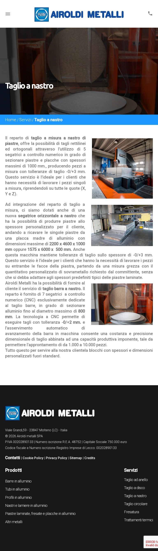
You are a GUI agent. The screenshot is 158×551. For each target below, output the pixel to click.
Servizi (25, 119)
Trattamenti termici (138, 520)
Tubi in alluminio (17, 489)
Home (10, 119)
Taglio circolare (135, 503)
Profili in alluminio (18, 497)
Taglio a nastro (135, 495)
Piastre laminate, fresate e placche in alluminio (40, 513)
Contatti (12, 457)
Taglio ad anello (136, 479)
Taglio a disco (134, 487)
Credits (89, 458)
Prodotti (13, 470)
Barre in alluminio (18, 481)
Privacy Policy (56, 458)
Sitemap (76, 458)
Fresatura (131, 512)
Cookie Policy (33, 458)
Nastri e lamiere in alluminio (26, 505)
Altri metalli (13, 521)
